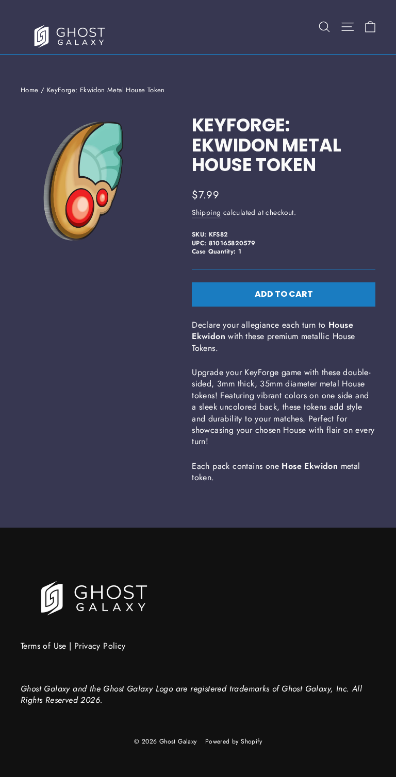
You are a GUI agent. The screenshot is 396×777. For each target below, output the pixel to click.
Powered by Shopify (233, 741)
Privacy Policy (100, 646)
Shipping (206, 212)
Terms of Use (44, 646)
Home (30, 90)
